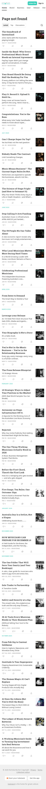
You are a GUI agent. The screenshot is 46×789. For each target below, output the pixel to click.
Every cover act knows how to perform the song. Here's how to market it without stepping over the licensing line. (16, 101)
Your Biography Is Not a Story (17, 332)
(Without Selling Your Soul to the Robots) (15, 624)
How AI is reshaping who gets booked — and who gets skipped (17, 476)
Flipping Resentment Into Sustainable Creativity (17, 666)
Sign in (41, 3)
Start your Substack (17, 778)
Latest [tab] (5, 25)
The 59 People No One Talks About (16, 232)
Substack (11, 784)
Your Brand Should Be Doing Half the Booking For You (16, 76)
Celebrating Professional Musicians (15, 272)
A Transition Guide (9, 588)
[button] (4, 7)
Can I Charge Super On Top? (16, 139)
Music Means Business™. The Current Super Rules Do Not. (17, 170)
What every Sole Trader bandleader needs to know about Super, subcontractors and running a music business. (16, 121)
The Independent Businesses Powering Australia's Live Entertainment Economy (13, 277)
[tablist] (14, 25)
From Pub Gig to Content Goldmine (14, 643)
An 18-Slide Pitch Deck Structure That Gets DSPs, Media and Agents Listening (17, 320)
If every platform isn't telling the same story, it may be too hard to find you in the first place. (17, 81)
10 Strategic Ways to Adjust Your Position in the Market (16, 391)
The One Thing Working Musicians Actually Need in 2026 (16, 450)
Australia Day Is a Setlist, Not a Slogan (17, 516)
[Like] (3, 46)
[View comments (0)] (12, 46)
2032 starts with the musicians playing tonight (14, 39)
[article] (23, 38)
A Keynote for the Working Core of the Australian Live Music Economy (16, 417)
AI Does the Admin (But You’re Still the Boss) (14, 700)
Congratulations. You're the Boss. (16, 115)
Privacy (33, 770)
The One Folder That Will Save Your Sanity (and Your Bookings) (16, 565)
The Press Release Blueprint (16, 370)
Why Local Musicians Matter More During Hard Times (17, 252)
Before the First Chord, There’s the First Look (13, 471)
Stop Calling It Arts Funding (16, 213)
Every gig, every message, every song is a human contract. (17, 357)
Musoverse (12, 43)
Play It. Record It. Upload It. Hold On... (16, 95)
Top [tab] (11, 25)
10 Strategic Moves (9, 373)
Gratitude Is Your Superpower (17, 662)
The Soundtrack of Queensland (11, 33)
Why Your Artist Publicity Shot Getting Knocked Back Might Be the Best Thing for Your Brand (17, 434)
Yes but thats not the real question (15, 142)
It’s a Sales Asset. (9, 336)
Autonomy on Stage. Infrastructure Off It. (12, 411)
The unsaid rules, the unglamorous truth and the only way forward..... (16, 604)
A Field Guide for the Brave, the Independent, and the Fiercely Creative (14, 544)
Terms (40, 770)
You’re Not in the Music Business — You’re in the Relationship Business (14, 350)
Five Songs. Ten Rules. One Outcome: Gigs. (16, 491)
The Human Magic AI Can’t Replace (16, 680)
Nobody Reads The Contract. (16, 154)
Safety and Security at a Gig (16, 600)
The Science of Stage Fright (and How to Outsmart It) (16, 190)
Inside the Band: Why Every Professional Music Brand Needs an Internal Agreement (17, 54)
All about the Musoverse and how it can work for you (16, 748)
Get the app (34, 778)
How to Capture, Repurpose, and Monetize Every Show (15, 649)
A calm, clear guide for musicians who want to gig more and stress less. (17, 572)
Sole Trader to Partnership (15, 585)
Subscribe (32, 3)
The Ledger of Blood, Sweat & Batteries (17, 720)
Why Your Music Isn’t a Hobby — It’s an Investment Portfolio (16, 726)
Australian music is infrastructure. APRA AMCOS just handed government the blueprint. (15, 218)
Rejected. (6, 429)
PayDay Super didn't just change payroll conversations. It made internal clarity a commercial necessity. (15, 61)
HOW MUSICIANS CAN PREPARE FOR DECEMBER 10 (16, 539)
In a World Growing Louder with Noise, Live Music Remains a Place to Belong (17, 257)
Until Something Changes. (12, 157)
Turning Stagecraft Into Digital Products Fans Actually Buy (14, 686)
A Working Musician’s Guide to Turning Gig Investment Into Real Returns (16, 741)
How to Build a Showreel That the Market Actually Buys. (15, 496)
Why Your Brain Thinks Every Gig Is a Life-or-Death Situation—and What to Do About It (17, 195)
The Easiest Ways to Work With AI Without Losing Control (15, 706)
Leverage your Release (13, 315)
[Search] (41, 25)
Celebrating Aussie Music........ (14, 520)
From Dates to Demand (13, 295)
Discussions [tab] (20, 25)
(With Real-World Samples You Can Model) (16, 397)
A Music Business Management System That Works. (14, 457)
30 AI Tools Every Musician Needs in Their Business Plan (17, 618)
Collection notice (23, 772)
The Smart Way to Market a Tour (15, 299)
